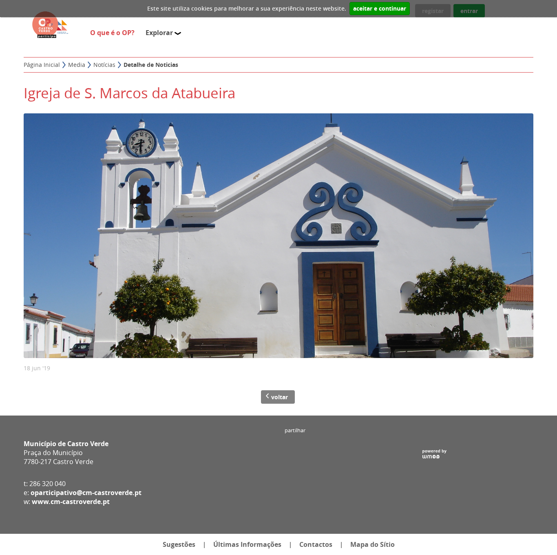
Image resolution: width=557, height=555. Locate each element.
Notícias (104, 65)
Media (76, 65)
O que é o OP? (114, 32)
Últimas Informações (247, 544)
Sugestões (179, 544)
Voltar (279, 397)
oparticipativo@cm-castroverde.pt (86, 492)
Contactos (315, 544)
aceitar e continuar (379, 8)
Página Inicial (42, 65)
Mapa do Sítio (372, 544)
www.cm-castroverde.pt (71, 501)
